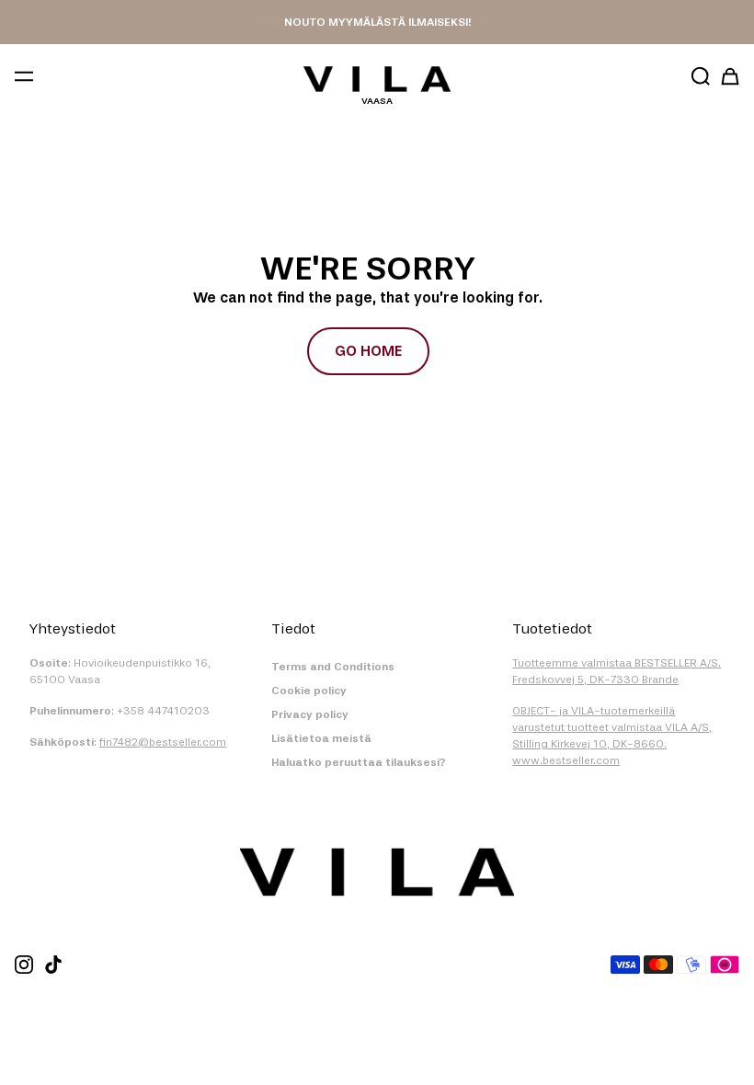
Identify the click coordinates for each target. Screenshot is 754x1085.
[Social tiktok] (53, 964)
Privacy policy (309, 714)
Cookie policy (309, 690)
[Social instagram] (24, 964)
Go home (368, 351)
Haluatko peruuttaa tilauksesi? (358, 762)
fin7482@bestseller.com (162, 742)
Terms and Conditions (332, 666)
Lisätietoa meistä (321, 738)
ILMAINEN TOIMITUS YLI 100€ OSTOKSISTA (377, 22)
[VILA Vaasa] (377, 79)
